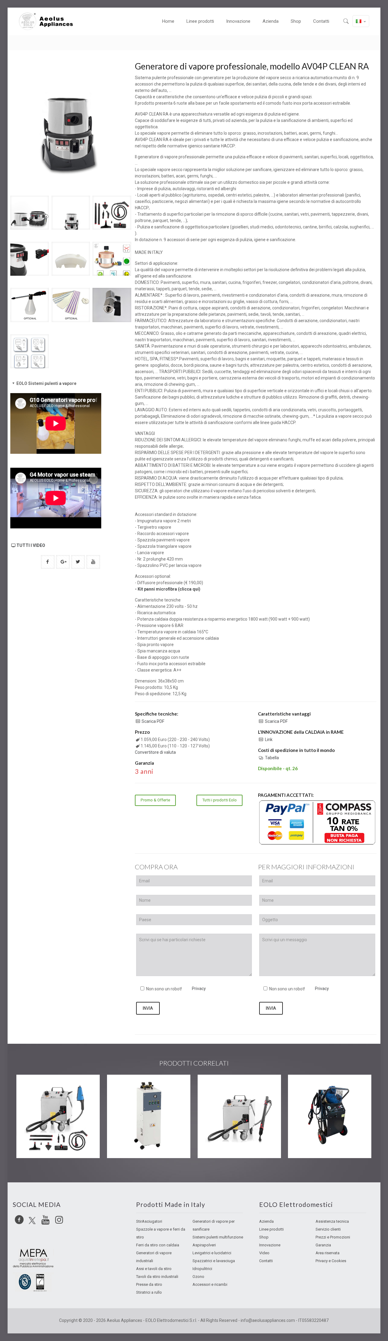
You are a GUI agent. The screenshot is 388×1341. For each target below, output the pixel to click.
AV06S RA (311, 1087)
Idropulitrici (202, 1268)
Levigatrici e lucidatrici (211, 1253)
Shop (264, 1237)
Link (269, 739)
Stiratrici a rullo (149, 1292)
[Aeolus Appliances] (48, 21)
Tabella (272, 757)
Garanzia (323, 1245)
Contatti (266, 1260)
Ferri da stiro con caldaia (157, 1245)
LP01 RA (218, 1087)
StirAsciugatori (149, 1221)
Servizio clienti (328, 1229)
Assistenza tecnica (332, 1221)
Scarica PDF (153, 721)
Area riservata (328, 1253)
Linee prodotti (271, 1229)
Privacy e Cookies (331, 1260)
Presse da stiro (149, 1284)
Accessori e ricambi (209, 1284)
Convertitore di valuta (155, 752)
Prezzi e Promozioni (333, 1237)
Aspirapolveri (204, 1245)
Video (264, 1253)
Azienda (266, 1221)
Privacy (199, 988)
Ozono (198, 1276)
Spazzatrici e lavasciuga (213, 1260)
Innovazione (269, 1245)
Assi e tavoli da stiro (154, 1268)
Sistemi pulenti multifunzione (217, 1237)
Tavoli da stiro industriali (157, 1276)
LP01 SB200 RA (47, 1087)
